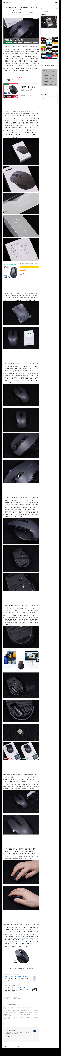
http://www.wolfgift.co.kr (11, 985)
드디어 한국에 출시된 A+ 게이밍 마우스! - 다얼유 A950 (14, 1010)
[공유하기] (8, 999)
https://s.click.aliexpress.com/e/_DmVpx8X (24, 80)
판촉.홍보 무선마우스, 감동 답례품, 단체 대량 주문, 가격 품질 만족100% (16, 990)
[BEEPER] (41, 61)
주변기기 (10, 1004)
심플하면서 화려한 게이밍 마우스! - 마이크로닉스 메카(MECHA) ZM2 (17, 1012)
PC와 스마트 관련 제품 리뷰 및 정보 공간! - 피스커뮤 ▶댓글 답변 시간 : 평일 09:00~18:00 (19, 1033)
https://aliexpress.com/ (10, 974)
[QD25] (41, 90)
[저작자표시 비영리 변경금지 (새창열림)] (20, 998)
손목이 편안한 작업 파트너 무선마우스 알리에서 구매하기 (16, 979)
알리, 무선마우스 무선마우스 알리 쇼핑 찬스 (16, 976)
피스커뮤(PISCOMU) (12, 1030)
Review (6, 1004)
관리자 (43, 98)
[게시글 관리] (10, 999)
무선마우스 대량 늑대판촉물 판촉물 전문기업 (16, 987)
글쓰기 (43, 101)
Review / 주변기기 (21, 12)
